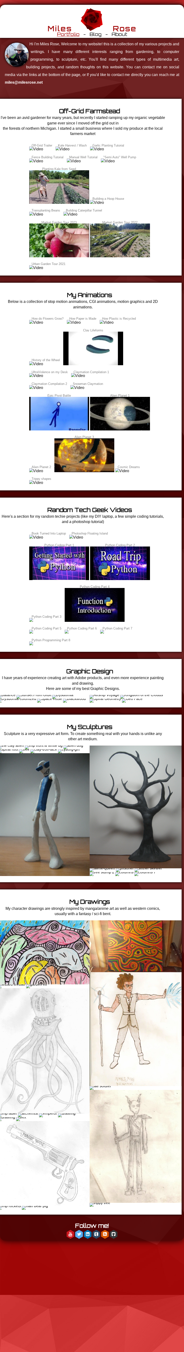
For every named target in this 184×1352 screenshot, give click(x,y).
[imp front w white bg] (44, 745)
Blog (96, 34)
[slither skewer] (148, 868)
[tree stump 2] (102, 872)
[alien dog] (73, 745)
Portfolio (68, 34)
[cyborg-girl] (69, 749)
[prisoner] (125, 868)
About (119, 34)
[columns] (124, 872)
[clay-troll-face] (44, 749)
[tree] (24, 749)
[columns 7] (145, 872)
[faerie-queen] (103, 868)
